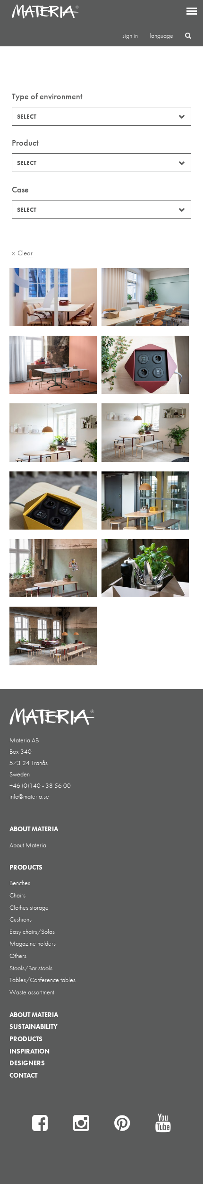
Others (17, 955)
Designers (27, 1063)
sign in (130, 35)
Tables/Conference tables (42, 979)
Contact (23, 1075)
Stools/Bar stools (30, 968)
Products (25, 1039)
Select (26, 117)
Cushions (20, 919)
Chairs (17, 895)
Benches (19, 883)
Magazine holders (32, 943)
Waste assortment (31, 992)
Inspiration (29, 1051)
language (161, 35)
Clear (25, 253)
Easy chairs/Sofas (32, 931)
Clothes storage (29, 907)
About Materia (27, 845)
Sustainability (33, 1026)
